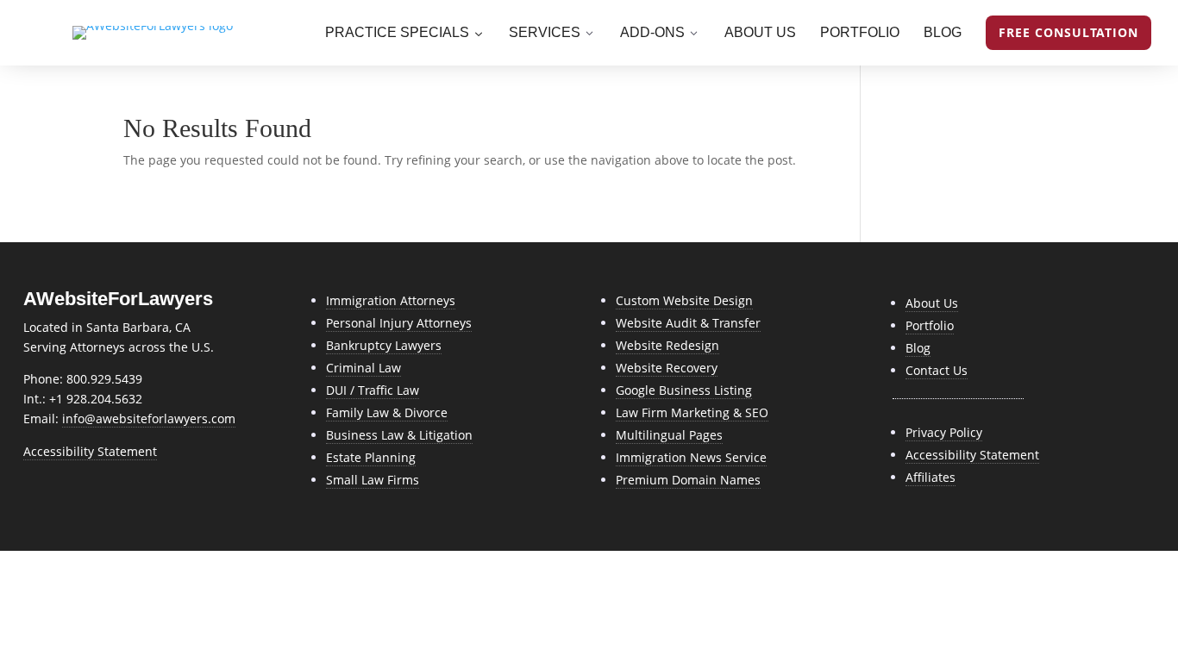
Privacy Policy (943, 432)
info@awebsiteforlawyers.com (148, 418)
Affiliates (930, 477)
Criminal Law (363, 367)
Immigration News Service (691, 457)
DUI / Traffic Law (372, 390)
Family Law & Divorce (387, 412)
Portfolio (929, 325)
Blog (917, 348)
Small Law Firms (372, 480)
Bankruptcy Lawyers (384, 345)
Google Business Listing (684, 390)
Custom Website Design (684, 300)
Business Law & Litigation (399, 435)
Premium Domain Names (688, 480)
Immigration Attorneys (390, 300)
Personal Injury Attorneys (399, 323)
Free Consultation (1068, 32)
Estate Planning (371, 457)
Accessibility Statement (90, 451)
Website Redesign (667, 345)
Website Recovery (666, 367)
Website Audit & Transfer (688, 323)
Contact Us (936, 370)
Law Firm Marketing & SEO (692, 412)
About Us (931, 303)
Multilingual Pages (669, 435)
